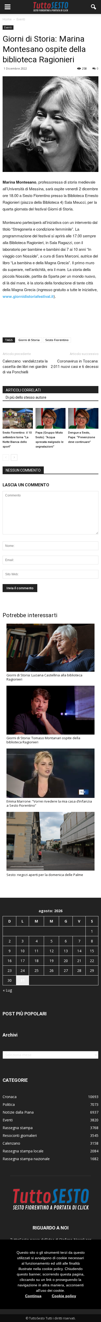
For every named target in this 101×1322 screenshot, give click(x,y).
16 (10, 960)
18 (36, 960)
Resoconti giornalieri (20, 1135)
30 (10, 980)
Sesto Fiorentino (57, 340)
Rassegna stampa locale (23, 1151)
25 (36, 970)
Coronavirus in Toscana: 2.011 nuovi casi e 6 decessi (74, 364)
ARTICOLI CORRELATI (23, 390)
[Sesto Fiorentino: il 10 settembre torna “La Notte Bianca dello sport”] (18, 418)
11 (36, 950)
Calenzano (11, 1143)
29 (92, 970)
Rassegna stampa (18, 1127)
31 (22, 980)
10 (22, 950)
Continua (33, 1296)
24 (22, 970)
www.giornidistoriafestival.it (28, 296)
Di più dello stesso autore (26, 397)
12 (51, 950)
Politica (9, 1104)
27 (66, 970)
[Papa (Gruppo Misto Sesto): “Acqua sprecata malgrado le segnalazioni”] (50, 418)
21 (79, 960)
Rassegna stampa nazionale (26, 1158)
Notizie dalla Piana (18, 1112)
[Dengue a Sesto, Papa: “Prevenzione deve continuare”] (83, 418)
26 (51, 970)
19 (51, 960)
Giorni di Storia (29, 340)
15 (92, 950)
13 (66, 950)
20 (66, 960)
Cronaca (10, 1096)
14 (79, 950)
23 (10, 970)
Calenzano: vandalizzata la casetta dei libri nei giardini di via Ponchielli (25, 366)
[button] (93, 7)
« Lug (7, 990)
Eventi (8, 27)
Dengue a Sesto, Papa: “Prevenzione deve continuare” (81, 437)
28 (79, 970)
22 (92, 960)
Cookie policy (64, 1296)
